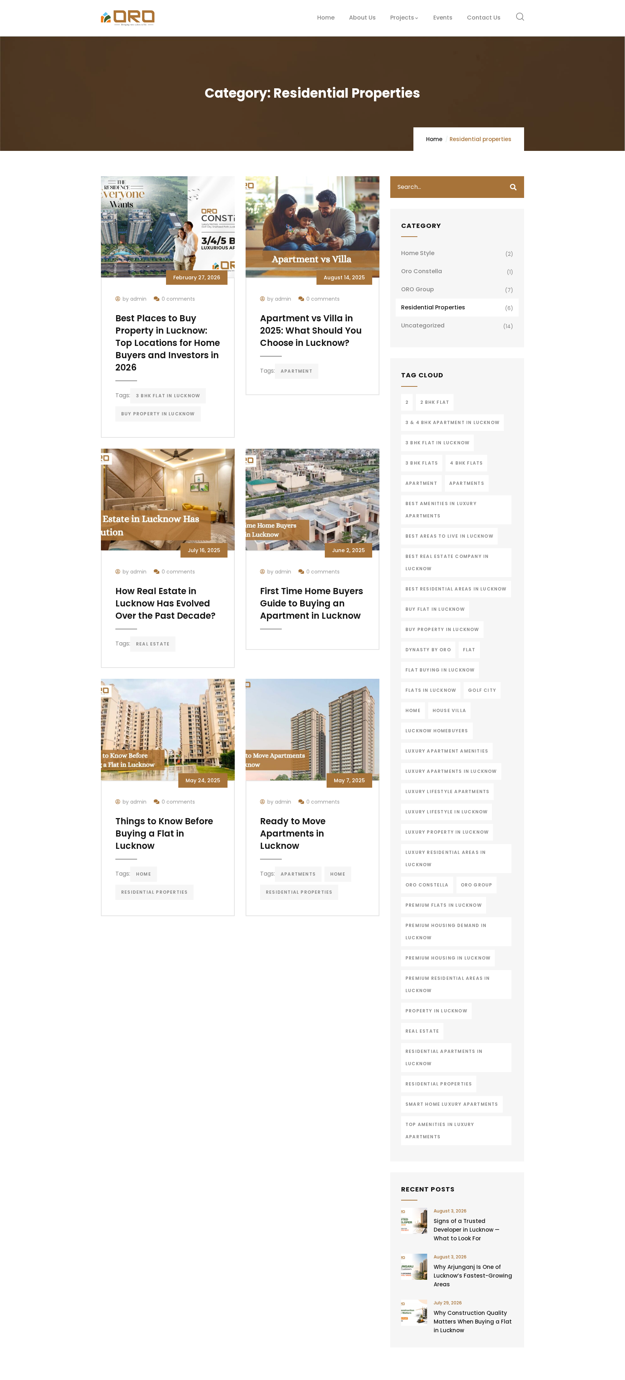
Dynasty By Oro (428, 650)
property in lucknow (436, 1011)
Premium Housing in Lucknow (447, 958)
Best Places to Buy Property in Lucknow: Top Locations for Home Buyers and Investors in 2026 (167, 342)
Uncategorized (423, 325)
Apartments (298, 874)
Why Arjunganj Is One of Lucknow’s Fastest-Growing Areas (473, 1275)
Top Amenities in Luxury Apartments (440, 1130)
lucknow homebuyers (436, 731)
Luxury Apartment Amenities (446, 751)
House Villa (449, 710)
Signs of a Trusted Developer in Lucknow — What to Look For (466, 1229)
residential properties (154, 892)
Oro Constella (421, 271)
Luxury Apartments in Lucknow (451, 771)
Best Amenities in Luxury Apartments (441, 509)
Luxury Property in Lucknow (447, 832)
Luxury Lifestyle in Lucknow (446, 812)
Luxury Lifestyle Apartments (447, 791)
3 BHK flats (421, 463)
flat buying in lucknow (440, 670)
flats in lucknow (430, 690)
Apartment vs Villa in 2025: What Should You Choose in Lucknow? (311, 330)
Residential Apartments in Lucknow (443, 1057)
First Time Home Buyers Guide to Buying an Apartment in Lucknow (311, 603)
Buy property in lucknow (158, 414)
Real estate (153, 644)
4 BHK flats (466, 463)
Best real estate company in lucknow (447, 562)
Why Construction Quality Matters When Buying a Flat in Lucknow (473, 1321)
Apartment (296, 371)
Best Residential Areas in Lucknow (456, 589)
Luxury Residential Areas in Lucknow (445, 858)
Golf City (482, 690)
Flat (469, 650)
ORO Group (417, 289)
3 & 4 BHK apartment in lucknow (452, 422)
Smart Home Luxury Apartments (451, 1104)
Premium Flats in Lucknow (443, 905)
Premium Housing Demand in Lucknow (445, 931)
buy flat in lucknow (435, 609)
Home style (417, 253)
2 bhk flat (434, 402)
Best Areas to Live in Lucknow (449, 536)
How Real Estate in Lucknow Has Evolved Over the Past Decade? (165, 603)
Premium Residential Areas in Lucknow (447, 984)
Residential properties (433, 307)
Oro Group (477, 885)
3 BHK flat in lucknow (168, 396)
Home (434, 139)
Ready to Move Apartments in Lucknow (293, 833)
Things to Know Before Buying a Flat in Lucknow (164, 833)
